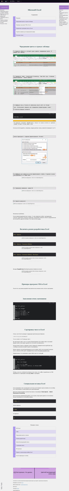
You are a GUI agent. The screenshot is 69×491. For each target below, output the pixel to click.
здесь (39, 219)
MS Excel (61, 10)
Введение (2, 10)
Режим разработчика (63, 15)
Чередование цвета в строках (63, 13)
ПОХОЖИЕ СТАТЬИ (64, 7)
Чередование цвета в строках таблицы (4, 12)
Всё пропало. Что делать (24, 472)
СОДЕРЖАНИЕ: (4, 7)
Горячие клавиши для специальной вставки (4, 21)
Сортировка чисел (63, 19)
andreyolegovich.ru (24, 484)
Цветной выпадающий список (63, 17)
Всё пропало (61, 20)
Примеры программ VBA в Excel (4, 14)
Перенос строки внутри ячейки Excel (63, 22)
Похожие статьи (3, 23)
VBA (60, 11)
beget (22, 482)
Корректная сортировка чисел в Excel (4, 17)
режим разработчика (44, 350)
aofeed (18, 488)
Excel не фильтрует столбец (63, 25)
